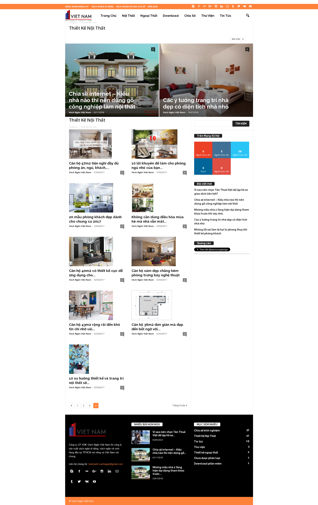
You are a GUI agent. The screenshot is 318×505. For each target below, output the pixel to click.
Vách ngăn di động (102, 6)
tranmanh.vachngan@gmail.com (106, 464)
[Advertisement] (221, 310)
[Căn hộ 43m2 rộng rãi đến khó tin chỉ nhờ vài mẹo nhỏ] (96, 305)
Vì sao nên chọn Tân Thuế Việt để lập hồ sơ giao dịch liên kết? (221, 191)
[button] (247, 16)
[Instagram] (216, 6)
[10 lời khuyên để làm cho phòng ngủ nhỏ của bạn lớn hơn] (159, 144)
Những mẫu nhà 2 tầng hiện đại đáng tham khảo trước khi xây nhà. (221, 211)
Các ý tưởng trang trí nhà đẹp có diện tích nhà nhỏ (220, 221)
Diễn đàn (152, 6)
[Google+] (210, 6)
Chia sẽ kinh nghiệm (85, 39)
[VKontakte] (244, 6)
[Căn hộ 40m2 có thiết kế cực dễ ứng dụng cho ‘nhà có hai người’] (96, 251)
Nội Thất (128, 15)
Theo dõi (203, 143)
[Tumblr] (233, 6)
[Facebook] (199, 6)
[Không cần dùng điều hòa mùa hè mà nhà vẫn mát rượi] (159, 197)
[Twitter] (239, 6)
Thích (203, 159)
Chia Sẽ (190, 15)
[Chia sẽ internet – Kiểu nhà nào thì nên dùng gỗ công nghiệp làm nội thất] (112, 80)
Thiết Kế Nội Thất (205, 436)
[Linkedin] (222, 6)
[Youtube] (250, 6)
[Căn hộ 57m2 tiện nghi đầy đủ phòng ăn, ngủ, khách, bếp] (96, 144)
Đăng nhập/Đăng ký (76, 6)
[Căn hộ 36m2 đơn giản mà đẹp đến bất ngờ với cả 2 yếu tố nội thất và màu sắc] (159, 305)
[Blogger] (193, 6)
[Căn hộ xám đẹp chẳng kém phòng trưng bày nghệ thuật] (159, 251)
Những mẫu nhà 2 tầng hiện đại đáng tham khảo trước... (168, 470)
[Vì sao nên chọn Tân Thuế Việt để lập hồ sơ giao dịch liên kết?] (140, 437)
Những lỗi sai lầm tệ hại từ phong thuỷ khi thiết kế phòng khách (220, 231)
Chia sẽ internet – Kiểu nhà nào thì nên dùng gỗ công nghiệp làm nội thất (219, 201)
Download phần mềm (145, 39)
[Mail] (227, 6)
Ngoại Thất (148, 15)
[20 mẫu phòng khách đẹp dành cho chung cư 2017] (96, 197)
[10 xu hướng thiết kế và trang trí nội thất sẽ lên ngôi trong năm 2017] (96, 359)
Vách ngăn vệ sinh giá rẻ (130, 6)
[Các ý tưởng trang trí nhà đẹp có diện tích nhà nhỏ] (206, 80)
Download (171, 15)
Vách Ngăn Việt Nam (80, 112)
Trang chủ (108, 15)
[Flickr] (204, 6)
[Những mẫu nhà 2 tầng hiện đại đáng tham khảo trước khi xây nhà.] (140, 472)
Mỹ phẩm (169, 39)
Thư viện (207, 15)
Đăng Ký (221, 159)
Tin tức (225, 15)
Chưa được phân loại (115, 39)
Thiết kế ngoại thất (206, 452)
